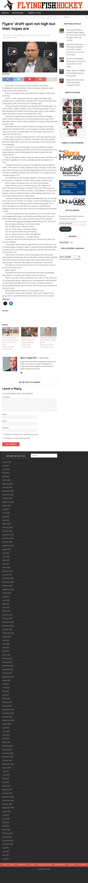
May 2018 (5, 822)
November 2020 (8, 713)
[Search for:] (74, 17)
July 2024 (5, 553)
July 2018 (5, 815)
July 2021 (5, 684)
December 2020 (8, 709)
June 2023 (6, 600)
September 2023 (8, 589)
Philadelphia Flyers (10, 37)
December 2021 (7, 666)
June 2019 (5, 775)
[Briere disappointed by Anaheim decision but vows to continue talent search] (77, 125)
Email (4, 421)
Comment (6, 397)
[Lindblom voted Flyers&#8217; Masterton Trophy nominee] (29, 332)
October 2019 (7, 760)
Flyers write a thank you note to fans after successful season (75, 82)
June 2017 (5, 851)
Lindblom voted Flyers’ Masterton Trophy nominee (27, 340)
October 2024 (7, 542)
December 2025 (8, 491)
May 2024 (5, 560)
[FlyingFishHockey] (44, 9)
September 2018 (8, 808)
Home (5, 864)
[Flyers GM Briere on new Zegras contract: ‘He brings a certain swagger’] (67, 117)
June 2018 (5, 819)
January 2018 (7, 837)
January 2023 (7, 618)
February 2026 (7, 484)
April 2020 (5, 738)
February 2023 (7, 615)
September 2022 (8, 633)
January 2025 (7, 531)
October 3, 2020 (11, 35)
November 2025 (8, 495)
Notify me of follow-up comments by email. (21, 434)
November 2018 (7, 800)
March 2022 (6, 655)
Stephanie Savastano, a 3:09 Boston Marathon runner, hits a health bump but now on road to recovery (75, 49)
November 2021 (7, 669)
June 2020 (6, 731)
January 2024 (7, 575)
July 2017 (5, 848)
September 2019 (8, 764)
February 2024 (7, 571)
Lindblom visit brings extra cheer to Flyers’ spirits (48, 340)
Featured (72, 864)
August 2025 (6, 505)
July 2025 (5, 509)
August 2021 (6, 680)
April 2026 (5, 476)
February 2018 (7, 833)
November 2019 (7, 757)
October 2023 (7, 586)
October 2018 (7, 804)
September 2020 (8, 720)
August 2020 (6, 724)
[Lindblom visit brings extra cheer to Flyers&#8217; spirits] (48, 332)
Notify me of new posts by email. (17, 438)
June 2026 (6, 469)
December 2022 (8, 622)
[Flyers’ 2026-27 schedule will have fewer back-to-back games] (77, 110)
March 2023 (6, 611)
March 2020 (6, 742)
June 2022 (6, 644)
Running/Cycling (34, 13)
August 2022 (6, 637)
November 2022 (8, 626)
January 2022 (7, 662)
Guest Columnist (38, 35)
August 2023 (6, 593)
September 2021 (8, 677)
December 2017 (7, 840)
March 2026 (6, 480)
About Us (5, 13)
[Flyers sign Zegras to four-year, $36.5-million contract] (77, 117)
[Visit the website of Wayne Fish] (21, 373)
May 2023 (5, 604)
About (12, 864)
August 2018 (6, 811)
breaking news (60, 864)
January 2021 (7, 706)
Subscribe (65, 229)
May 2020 (5, 735)
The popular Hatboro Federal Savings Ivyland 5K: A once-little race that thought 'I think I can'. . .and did (75, 35)
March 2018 (6, 829)
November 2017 (7, 844)
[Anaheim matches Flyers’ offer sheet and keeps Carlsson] (72, 132)
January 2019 (7, 793)
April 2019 (5, 782)
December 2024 (8, 535)
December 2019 (7, 753)
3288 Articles (44, 358)
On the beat (82, 864)
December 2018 (7, 797)
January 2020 (7, 749)
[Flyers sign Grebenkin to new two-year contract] (67, 102)
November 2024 (8, 538)
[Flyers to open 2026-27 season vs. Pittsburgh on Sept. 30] (67, 125)
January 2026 (7, 487)
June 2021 (5, 687)
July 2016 (5, 859)
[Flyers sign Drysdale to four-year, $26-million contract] (67, 110)
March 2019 (6, 786)
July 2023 (5, 596)
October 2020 (7, 717)
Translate (77, 259)
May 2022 (5, 647)
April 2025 (5, 520)
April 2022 (5, 651)
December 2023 (8, 578)
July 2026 (5, 465)
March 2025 (6, 524)
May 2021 (5, 691)
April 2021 (5, 695)
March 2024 (6, 567)
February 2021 (7, 702)
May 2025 (5, 516)
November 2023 (8, 582)
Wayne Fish (24, 35)
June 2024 (6, 556)
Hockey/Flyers (17, 13)
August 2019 (6, 768)
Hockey (47, 35)
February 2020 (7, 746)
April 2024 (5, 564)
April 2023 (5, 607)
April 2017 (5, 855)
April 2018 (5, 826)
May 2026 (5, 473)
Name (4, 414)
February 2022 (7, 658)
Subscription (22, 864)
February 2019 (7, 789)
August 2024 (6, 549)
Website (5, 428)
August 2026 (6, 462)
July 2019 (5, 771)
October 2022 (7, 629)
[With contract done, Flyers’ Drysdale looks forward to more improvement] (77, 102)
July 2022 (5, 640)
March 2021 (6, 698)
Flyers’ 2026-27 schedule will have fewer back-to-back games (75, 73)
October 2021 (7, 673)
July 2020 (5, 728)
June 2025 (6, 513)
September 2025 (8, 502)
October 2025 (7, 498)
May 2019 (5, 778)
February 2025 (7, 527)
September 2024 (8, 545)
